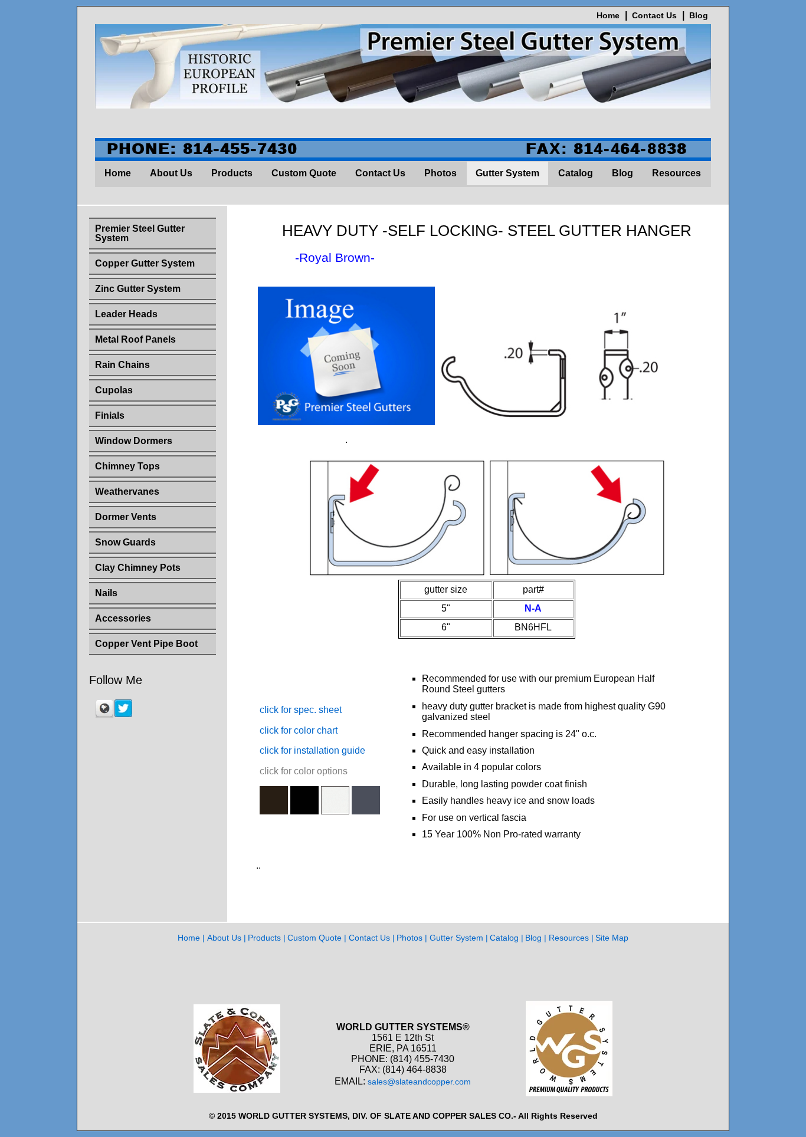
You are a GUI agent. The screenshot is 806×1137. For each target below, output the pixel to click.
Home (608, 15)
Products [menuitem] (232, 173)
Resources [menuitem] (676, 173)
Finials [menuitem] (109, 415)
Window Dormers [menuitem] (133, 441)
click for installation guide (312, 750)
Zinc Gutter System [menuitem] (138, 289)
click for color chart (299, 730)
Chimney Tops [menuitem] (127, 466)
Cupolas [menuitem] (114, 390)
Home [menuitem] (117, 173)
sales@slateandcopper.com (419, 1081)
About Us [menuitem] (171, 173)
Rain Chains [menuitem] (122, 365)
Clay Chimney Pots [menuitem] (138, 568)
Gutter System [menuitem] (507, 173)
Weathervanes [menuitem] (127, 492)
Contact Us (654, 15)
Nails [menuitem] (106, 593)
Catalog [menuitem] (575, 173)
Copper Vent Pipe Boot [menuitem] (146, 644)
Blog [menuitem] (622, 173)
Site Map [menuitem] (611, 937)
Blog (698, 15)
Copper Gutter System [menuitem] (145, 263)
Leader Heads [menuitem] (126, 314)
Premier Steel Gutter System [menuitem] (140, 233)
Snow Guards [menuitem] (125, 542)
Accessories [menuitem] (123, 618)
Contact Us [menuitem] (380, 173)
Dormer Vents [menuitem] (125, 517)
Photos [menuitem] (440, 173)
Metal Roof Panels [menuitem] (135, 339)
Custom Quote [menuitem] (303, 173)
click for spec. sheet (301, 710)
